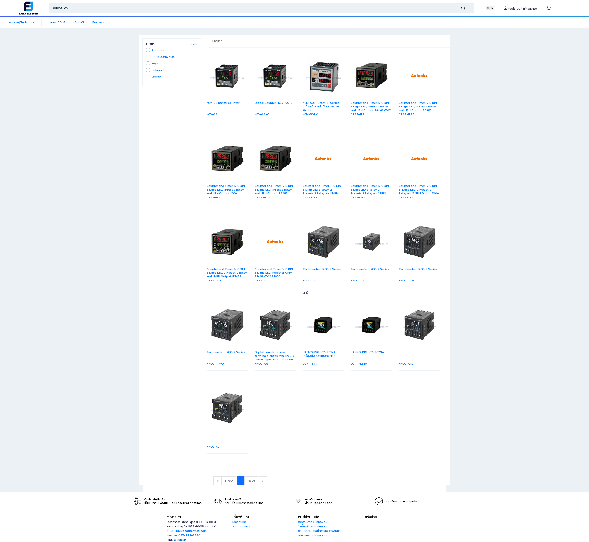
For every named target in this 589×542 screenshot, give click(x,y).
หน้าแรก (217, 41)
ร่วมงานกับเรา (241, 526)
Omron (156, 77)
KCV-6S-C (262, 114)
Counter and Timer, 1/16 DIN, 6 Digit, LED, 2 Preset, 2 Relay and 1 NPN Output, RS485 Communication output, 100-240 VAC (227, 276)
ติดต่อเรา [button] (174, 517)
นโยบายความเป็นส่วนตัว (313, 535)
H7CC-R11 (309, 280)
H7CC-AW (261, 363)
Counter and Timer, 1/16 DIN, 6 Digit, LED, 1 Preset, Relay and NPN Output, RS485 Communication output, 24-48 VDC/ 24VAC (418, 110)
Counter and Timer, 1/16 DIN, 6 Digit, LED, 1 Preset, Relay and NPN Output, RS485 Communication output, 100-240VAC (275, 193)
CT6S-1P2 (357, 114)
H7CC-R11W (406, 280)
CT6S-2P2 (310, 197)
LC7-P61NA (310, 363)
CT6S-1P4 (213, 197)
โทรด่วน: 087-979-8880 (183, 535)
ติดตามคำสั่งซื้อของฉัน (312, 522)
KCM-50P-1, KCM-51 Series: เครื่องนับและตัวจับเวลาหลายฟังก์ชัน (321, 106)
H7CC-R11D (358, 280)
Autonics (158, 50)
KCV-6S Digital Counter (223, 103)
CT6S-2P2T (359, 197)
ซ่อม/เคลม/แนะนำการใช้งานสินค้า (319, 531)
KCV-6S (212, 114)
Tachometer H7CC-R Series (322, 269)
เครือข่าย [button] (370, 517)
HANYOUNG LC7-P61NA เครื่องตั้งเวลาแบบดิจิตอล (319, 354)
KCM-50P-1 (310, 114)
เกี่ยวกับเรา (239, 522)
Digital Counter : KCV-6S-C (273, 103)
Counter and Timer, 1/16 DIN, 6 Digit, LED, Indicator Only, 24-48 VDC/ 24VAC (274, 272)
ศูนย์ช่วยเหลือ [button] (308, 517)
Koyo (155, 63)
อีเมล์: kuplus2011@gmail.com (187, 531)
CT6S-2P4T (215, 280)
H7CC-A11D (406, 363)
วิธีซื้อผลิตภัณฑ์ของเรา (312, 526)
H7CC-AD (213, 446)
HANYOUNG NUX (163, 57)
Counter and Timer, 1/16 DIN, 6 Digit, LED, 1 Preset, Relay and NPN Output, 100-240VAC (226, 191)
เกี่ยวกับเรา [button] (240, 517)
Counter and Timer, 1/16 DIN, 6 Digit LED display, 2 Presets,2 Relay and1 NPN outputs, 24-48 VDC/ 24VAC (322, 191)
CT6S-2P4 (406, 197)
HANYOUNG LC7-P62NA (367, 352)
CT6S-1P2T (406, 114)
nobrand (158, 70)
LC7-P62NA (359, 363)
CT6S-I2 (260, 280)
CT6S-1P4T (262, 197)
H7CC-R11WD (215, 363)
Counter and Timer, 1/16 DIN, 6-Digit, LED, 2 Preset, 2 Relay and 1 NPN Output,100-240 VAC (419, 191)
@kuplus (180, 540)
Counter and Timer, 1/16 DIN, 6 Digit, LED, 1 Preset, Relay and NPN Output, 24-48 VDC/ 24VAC (371, 108)
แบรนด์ (150, 44)
